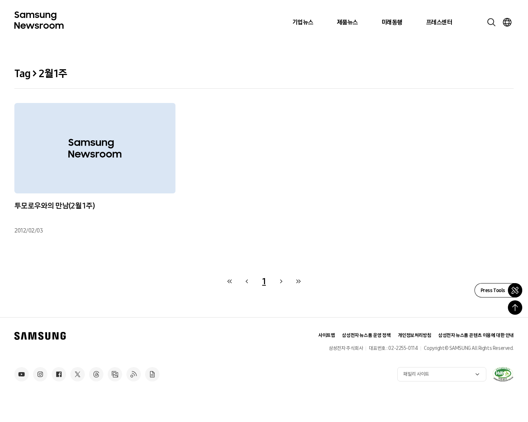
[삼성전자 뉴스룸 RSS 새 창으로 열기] (133, 374)
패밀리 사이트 (416, 374)
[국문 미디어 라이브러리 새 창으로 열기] (115, 374)
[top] (515, 307)
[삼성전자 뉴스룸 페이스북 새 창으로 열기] (59, 374)
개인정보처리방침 (414, 335)
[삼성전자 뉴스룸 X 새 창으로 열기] (77, 374)
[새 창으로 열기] (503, 374)
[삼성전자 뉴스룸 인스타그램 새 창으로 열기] (40, 374)
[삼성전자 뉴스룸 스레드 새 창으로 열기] (96, 374)
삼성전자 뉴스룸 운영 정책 (366, 335)
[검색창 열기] (491, 22)
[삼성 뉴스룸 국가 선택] (507, 22)
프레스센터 (439, 22)
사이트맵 (326, 335)
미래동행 (391, 22)
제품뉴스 (347, 22)
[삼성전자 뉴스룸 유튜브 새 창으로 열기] (21, 374)
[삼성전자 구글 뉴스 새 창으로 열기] (152, 374)
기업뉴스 (302, 22)
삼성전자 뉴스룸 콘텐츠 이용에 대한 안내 (476, 335)
